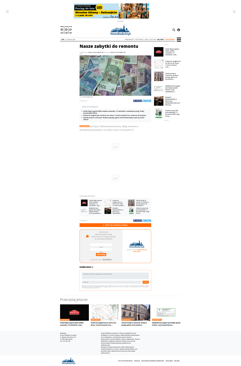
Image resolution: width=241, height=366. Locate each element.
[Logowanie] (178, 30)
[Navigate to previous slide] (7, 11)
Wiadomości (84, 126)
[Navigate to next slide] (234, 11)
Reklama (177, 361)
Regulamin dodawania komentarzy (152, 361)
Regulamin (169, 361)
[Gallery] (120, 11)
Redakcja (137, 361)
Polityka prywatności (125, 361)
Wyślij (145, 282)
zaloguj (101, 254)
